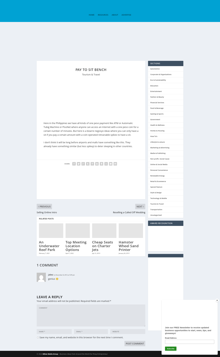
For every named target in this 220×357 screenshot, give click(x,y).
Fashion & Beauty (157, 97)
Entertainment (156, 91)
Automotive (155, 69)
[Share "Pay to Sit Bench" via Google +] (83, 164)
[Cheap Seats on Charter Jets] (104, 230)
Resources (103, 15)
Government (155, 119)
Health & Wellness (157, 125)
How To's (153, 136)
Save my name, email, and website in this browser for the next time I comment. (81, 337)
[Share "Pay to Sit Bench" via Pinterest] (92, 164)
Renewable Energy (157, 176)
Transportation (156, 209)
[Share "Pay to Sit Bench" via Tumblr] (87, 164)
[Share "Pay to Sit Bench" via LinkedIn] (97, 164)
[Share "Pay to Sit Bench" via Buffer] (101, 164)
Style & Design (156, 192)
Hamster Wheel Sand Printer (129, 246)
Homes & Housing (157, 131)
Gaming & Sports (157, 114)
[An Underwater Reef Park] (51, 230)
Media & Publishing (157, 153)
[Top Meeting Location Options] (78, 230)
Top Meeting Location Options (76, 246)
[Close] (217, 300)
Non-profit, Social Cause (159, 159)
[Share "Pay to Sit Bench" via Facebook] (74, 164)
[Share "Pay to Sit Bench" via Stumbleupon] (106, 164)
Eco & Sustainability (158, 80)
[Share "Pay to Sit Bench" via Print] (115, 164)
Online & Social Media (158, 164)
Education (154, 86)
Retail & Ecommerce (158, 181)
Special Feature (156, 187)
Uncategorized (156, 215)
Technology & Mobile (158, 198)
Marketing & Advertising (159, 148)
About (115, 15)
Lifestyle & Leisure (157, 142)
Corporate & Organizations (160, 74)
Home (91, 15)
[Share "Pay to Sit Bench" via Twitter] (78, 164)
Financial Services (157, 102)
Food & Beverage (157, 108)
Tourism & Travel (91, 74)
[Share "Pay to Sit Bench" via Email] (110, 164)
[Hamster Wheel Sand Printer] (131, 230)
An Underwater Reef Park (49, 246)
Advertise (126, 15)
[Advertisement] (110, 39)
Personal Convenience (159, 170)
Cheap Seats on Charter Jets (102, 246)
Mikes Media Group (50, 354)
